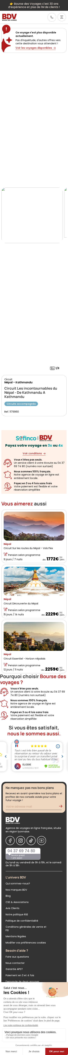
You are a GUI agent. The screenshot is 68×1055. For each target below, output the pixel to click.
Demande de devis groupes (22, 981)
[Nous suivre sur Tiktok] (31, 840)
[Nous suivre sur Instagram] (20, 840)
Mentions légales (16, 936)
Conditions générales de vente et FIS (26, 928)
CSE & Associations (17, 902)
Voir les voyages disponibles (34, 48)
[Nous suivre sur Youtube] (41, 840)
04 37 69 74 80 (21, 850)
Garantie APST (14, 969)
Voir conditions (32, 453)
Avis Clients (12, 908)
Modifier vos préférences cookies (26, 942)
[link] (51, 17)
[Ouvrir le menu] (62, 17)
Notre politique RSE (17, 914)
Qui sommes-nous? (18, 883)
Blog (8, 896)
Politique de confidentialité (22, 920)
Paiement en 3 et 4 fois (20, 975)
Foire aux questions (17, 956)
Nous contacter (15, 963)
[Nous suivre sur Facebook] (10, 840)
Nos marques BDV (16, 890)
